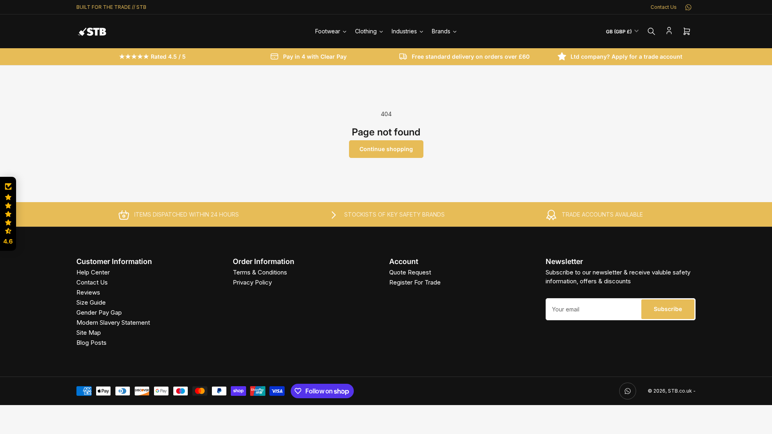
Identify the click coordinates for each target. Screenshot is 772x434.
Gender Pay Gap (99, 312)
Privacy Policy (252, 282)
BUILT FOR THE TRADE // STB (111, 7)
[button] (8, 214)
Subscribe (668, 308)
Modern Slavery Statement (113, 322)
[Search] (651, 31)
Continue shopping (386, 148)
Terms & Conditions (260, 272)
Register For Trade (415, 282)
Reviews (88, 292)
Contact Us (664, 7)
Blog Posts (91, 342)
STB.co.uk (680, 391)
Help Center (93, 272)
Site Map (88, 332)
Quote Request (410, 272)
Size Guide (91, 302)
